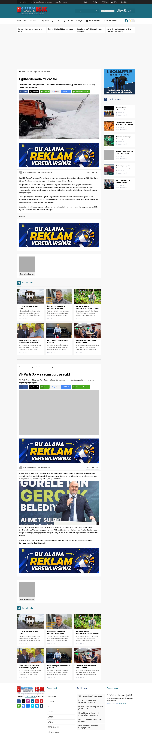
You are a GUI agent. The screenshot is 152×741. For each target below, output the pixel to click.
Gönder (46, 92)
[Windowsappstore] (37, 706)
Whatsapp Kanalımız (82, 92)
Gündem (29, 72)
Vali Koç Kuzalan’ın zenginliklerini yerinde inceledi (51, 2)
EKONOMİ (51, 717)
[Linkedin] (32, 701)
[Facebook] (19, 701)
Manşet (49, 172)
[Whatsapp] (19, 706)
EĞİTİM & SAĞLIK (53, 727)
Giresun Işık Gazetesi (29, 172)
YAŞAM (50, 722)
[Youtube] (37, 701)
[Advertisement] (76, 50)
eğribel (23, 216)
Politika (47, 467)
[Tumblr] (41, 706)
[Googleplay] (32, 706)
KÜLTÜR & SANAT (53, 732)
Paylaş (25, 92)
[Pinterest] (41, 701)
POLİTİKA (51, 712)
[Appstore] (28, 706)
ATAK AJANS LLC (30, 697)
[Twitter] (23, 701)
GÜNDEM (51, 701)
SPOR (50, 707)
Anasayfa (22, 72)
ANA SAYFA (52, 696)
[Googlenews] (23, 706)
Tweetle (35, 92)
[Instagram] (28, 701)
